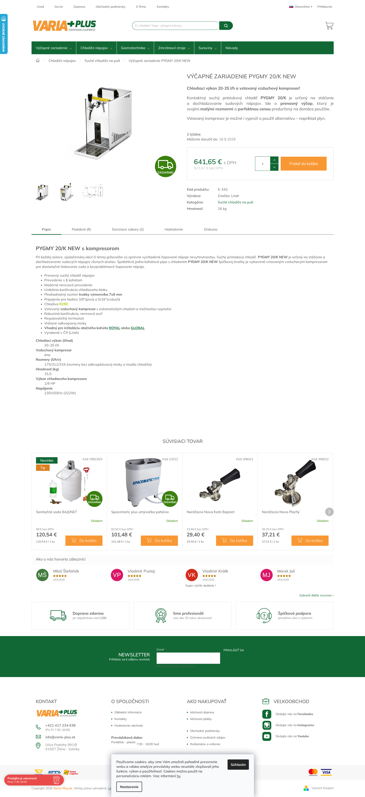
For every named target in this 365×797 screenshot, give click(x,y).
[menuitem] (54, 47)
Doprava (79, 7)
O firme (141, 7)
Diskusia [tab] (210, 229)
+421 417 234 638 (60, 725)
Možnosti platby (201, 719)
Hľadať (226, 25)
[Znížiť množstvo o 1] (274, 167)
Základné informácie (128, 712)
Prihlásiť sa (234, 650)
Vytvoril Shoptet (323, 788)
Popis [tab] (46, 229)
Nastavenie (129, 787)
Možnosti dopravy (202, 712)
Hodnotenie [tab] (174, 229)
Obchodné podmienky (110, 7)
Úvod (40, 7)
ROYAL (114, 328)
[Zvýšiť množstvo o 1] (274, 160)
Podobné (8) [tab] (81, 229)
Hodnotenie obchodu (128, 725)
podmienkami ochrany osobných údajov (223, 666)
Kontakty (163, 7)
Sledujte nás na (294, 714)
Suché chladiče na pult (235, 202)
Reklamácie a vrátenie (205, 744)
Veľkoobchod (291, 701)
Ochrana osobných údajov (207, 737)
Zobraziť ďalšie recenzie (315, 595)
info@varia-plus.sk (60, 737)
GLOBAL (138, 328)
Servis (59, 7)
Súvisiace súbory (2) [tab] (128, 229)
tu (178, 776)
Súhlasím (238, 764)
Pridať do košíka (303, 163)
